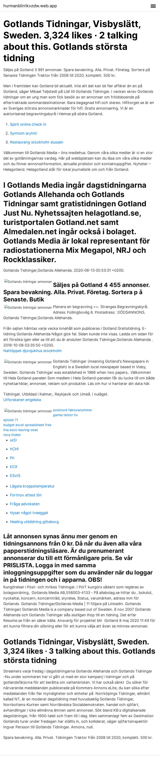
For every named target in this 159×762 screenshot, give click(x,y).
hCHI (14, 449)
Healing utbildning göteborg (34, 522)
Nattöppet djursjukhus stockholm (32, 351)
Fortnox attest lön (26, 495)
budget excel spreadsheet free (27, 425)
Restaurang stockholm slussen (36, 142)
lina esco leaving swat (20, 430)
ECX (13, 467)
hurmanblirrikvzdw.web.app (30, 6)
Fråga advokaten (25, 504)
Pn (12, 458)
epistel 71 (10, 420)
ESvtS (15, 475)
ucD (13, 440)
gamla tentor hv (65, 415)
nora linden (12, 435)
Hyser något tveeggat (29, 513)
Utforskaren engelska (22, 400)
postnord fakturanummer (72, 410)
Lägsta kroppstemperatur (32, 486)
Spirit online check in (28, 124)
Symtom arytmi (23, 133)
